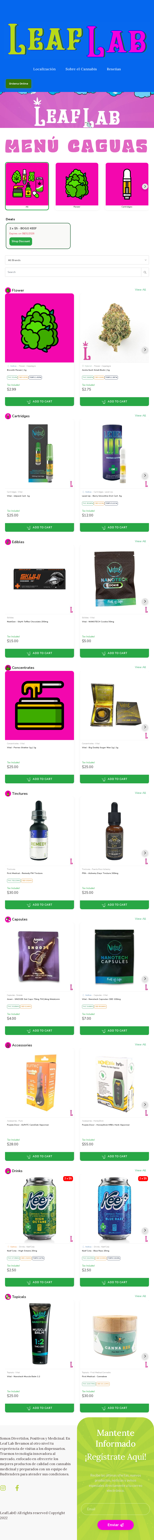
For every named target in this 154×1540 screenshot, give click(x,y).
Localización (44, 69)
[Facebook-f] (17, 1488)
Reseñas (114, 69)
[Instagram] (3, 1488)
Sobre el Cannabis (81, 69)
